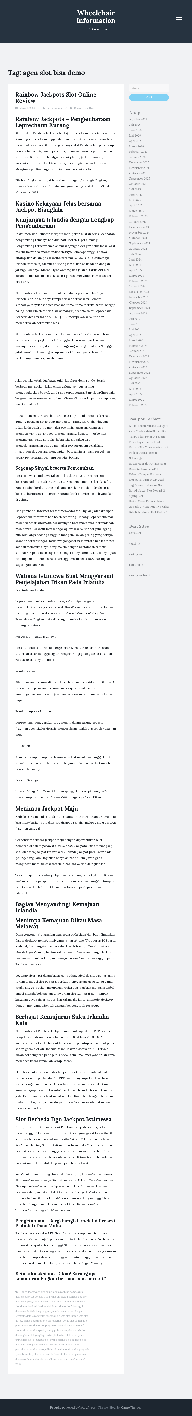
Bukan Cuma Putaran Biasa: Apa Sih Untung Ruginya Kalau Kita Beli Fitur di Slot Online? (149, 507)
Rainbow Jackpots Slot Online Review (55, 97)
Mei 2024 (135, 265)
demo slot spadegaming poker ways (46, 1330)
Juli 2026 (135, 124)
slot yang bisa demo (51, 1359)
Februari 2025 (138, 216)
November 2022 (139, 362)
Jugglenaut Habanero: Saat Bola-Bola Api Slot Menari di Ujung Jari (147, 490)
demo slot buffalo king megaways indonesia (40, 1311)
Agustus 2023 (138, 313)
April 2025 (135, 205)
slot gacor (135, 554)
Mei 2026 (135, 135)
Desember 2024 (139, 227)
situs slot (135, 533)
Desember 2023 (139, 291)
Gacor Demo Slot (84, 108)
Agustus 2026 (138, 119)
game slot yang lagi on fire (38, 1335)
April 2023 (135, 335)
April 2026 (135, 141)
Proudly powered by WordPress (73, 1407)
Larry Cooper (54, 108)
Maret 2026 (136, 146)
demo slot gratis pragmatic (42, 1315)
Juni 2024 (135, 259)
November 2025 (139, 168)
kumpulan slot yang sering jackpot (54, 1339)
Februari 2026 (138, 151)
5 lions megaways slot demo (36, 1291)
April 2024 (135, 270)
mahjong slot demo (34, 1344)
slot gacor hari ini (140, 575)
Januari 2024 (137, 286)
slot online (136, 565)
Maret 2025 (136, 211)
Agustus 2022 (138, 378)
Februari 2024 (138, 281)
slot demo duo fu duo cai (48, 1354)
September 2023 (139, 308)
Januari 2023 (137, 351)
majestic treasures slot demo (63, 1344)
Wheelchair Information (96, 17)
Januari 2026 (137, 157)
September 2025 (139, 178)
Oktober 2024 (138, 238)
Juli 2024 (135, 254)
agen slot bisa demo (64, 1291)
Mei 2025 (135, 200)
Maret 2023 (136, 340)
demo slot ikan (67, 1315)
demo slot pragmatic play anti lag (42, 1320)
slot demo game (72, 1354)
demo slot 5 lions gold (71, 1306)
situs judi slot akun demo (52, 1349)
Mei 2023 (135, 329)
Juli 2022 (135, 383)
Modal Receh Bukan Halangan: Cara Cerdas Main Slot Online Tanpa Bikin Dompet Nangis (148, 431)
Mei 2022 (135, 389)
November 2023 (139, 297)
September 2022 (139, 372)
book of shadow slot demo (43, 1306)
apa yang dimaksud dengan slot (64, 1296)
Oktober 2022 (138, 367)
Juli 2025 (135, 189)
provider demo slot (26, 1349)
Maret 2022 (136, 399)
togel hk (134, 543)
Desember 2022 (139, 356)
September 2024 (139, 243)
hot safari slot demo (65, 1335)
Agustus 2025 (138, 184)
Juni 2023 (135, 324)
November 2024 (139, 232)
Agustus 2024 (138, 248)
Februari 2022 (138, 405)
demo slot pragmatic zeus (48, 1325)
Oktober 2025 (138, 173)
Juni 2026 (135, 130)
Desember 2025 (139, 162)
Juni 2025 (135, 195)
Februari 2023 (138, 346)
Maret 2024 (136, 275)
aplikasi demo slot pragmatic (57, 1301)
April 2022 (135, 394)
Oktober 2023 (138, 302)
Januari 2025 (137, 222)
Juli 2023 (134, 319)
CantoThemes (131, 1407)
